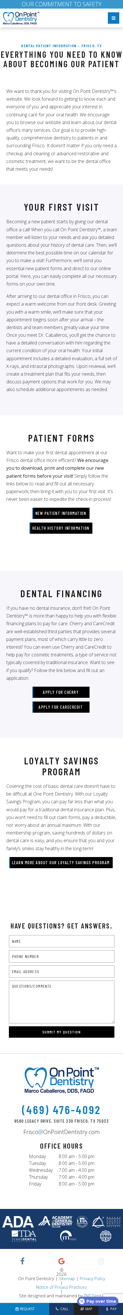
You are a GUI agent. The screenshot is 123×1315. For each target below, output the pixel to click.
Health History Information (61, 528)
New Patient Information (60, 513)
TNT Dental (94, 1295)
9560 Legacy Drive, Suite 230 (61, 1120)
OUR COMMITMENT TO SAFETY (62, 4)
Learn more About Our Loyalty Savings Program (61, 862)
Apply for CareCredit (61, 707)
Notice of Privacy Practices (61, 1287)
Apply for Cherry (61, 692)
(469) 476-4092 (61, 1109)
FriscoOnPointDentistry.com (61, 1132)
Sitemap (67, 1278)
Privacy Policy (92, 1278)
